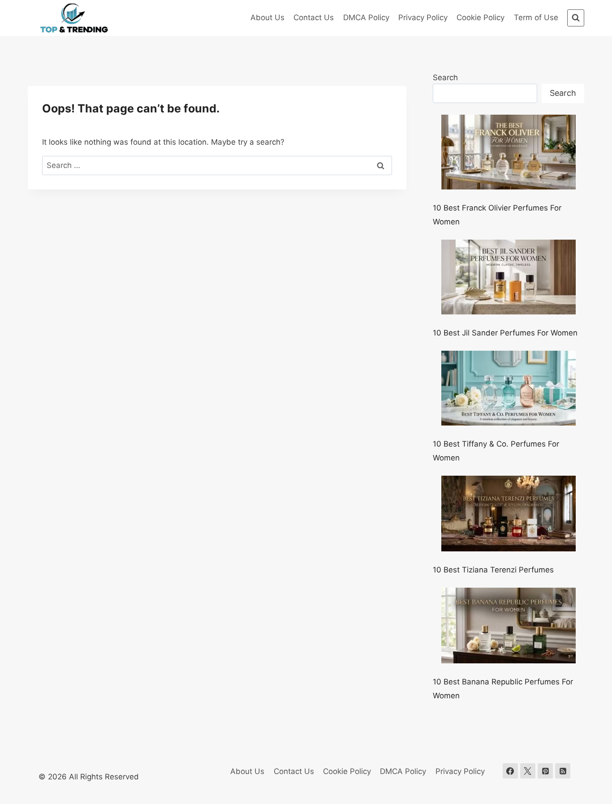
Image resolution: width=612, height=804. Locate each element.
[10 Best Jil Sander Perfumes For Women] (508, 277)
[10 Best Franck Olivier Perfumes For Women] (508, 152)
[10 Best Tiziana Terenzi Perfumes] (508, 513)
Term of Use (536, 17)
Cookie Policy (480, 17)
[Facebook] (510, 770)
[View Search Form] (575, 17)
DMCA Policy (366, 17)
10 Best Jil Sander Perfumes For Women (505, 332)
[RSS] (562, 770)
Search (445, 77)
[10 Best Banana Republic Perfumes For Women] (508, 625)
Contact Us (313, 17)
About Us (267, 17)
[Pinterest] (545, 770)
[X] (527, 770)
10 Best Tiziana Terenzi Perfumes (493, 569)
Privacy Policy (423, 17)
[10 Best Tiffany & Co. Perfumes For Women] (508, 388)
